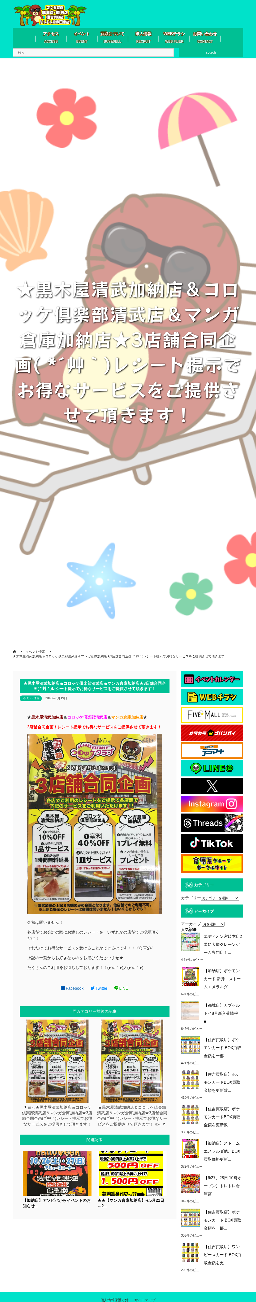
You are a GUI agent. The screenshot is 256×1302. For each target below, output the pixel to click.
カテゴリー (191, 898)
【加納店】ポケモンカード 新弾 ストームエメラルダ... (222, 979)
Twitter (100, 988)
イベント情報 (31, 698)
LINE (123, 988)
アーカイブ (191, 924)
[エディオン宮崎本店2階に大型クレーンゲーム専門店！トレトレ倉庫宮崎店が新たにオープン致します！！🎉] (190, 942)
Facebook (74, 988)
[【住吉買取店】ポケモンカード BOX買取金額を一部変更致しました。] (190, 1045)
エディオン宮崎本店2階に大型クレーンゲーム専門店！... (223, 944)
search (211, 52)
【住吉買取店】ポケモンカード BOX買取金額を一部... (222, 1048)
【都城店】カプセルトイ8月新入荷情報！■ (223, 1013)
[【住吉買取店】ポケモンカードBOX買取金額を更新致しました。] (190, 1079)
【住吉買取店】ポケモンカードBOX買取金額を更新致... (222, 1082)
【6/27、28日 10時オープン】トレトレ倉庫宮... (223, 1186)
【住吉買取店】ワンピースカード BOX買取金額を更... (222, 1255)
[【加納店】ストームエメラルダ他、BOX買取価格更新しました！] (190, 1148)
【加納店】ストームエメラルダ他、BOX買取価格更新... (222, 1151)
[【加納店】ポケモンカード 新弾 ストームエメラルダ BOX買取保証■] (190, 976)
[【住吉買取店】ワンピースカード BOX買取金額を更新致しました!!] (190, 1252)
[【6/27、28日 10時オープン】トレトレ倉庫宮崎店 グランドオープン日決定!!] (190, 1183)
